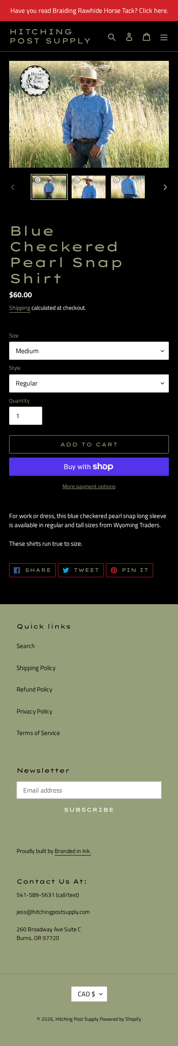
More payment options (89, 486)
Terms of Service (38, 733)
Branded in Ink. (73, 850)
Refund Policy (34, 689)
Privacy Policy (34, 711)
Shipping (19, 307)
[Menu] (164, 36)
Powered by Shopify (120, 1019)
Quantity (19, 401)
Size (14, 336)
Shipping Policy (36, 667)
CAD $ (86, 994)
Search (26, 646)
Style (15, 368)
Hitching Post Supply (50, 36)
